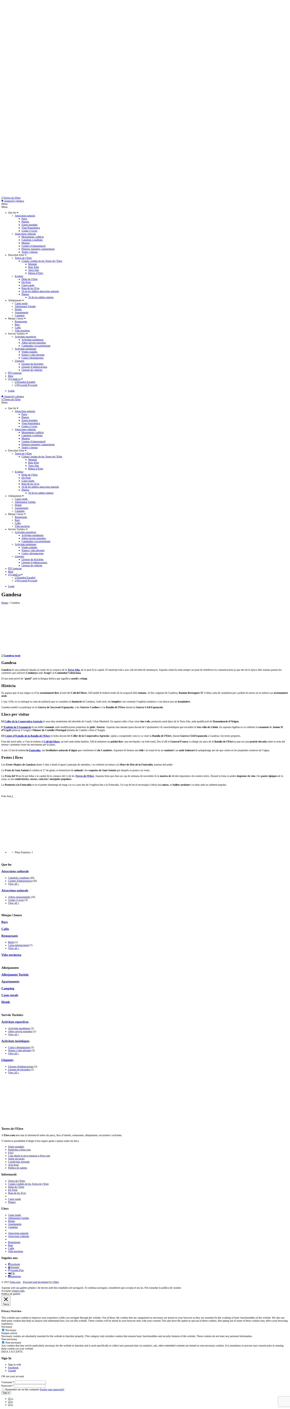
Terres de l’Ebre (23, 258)
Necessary (10, 1330)
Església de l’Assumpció (17, 727)
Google (12, 1370)
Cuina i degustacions (32, 357)
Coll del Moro (52, 741)
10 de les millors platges (41, 297)
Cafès (18, 327)
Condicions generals (19, 1161)
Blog (10, 376)
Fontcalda (34, 750)
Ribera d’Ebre (35, 273)
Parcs (24, 218)
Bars (17, 324)
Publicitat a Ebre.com (19, 1149)
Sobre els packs (16, 1158)
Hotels (18, 309)
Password (7, 1385)
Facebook (15, 1264)
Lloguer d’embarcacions (34, 366)
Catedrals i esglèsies (32, 239)
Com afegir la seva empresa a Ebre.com (29, 1155)
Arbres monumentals (19, 897)
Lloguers (19, 360)
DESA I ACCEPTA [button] (12, 1351)
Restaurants (21, 321)
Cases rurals (27, 285)
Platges (25, 221)
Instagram (15, 1276)
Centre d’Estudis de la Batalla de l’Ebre (27, 735)
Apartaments (21, 312)
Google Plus (17, 1270)
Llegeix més (18, 1290)
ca (19, 379)
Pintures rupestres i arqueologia (38, 248)
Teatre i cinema (29, 252)
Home (4, 602)
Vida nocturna (22, 330)
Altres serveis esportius (33, 342)
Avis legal (13, 1164)
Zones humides (29, 224)
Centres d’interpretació (33, 245)
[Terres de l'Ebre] (11, 197)
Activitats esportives (25, 336)
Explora (19, 276)
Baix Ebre (33, 267)
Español (30, 382)
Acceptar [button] (6, 1290)
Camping (20, 315)
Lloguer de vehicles (31, 369)
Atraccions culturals (25, 233)
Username (7, 1382)
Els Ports (26, 282)
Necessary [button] (6, 1326)
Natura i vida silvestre (32, 354)
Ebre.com (15, 1282)
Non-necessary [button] (9, 1339)
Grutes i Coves (29, 230)
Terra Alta (33, 270)
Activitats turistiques (25, 348)
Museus (25, 242)
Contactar (16, 372)
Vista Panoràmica (30, 227)
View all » (13, 883)
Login (11, 390)
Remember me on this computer (22, 1389)
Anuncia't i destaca (14, 200)
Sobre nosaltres (16, 1146)
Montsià (32, 264)
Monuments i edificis (32, 236)
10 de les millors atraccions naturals (40, 291)
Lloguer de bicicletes (32, 363)
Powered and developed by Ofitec (40, 1282)
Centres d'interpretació (20, 880)
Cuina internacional (18, 945)
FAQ (10, 1152)
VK (13, 1273)
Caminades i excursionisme (35, 345)
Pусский (32, 385)
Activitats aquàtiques (32, 339)
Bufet (11, 942)
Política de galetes (17, 1167)
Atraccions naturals (25, 215)
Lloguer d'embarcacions (20, 1066)
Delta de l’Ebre (29, 279)
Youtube (14, 1267)
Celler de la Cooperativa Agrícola (23, 721)
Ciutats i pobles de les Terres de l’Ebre (41, 261)
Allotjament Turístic (25, 306)
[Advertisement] (102, 627)
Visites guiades (29, 351)
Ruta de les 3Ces (30, 288)
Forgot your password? (52, 1389)
